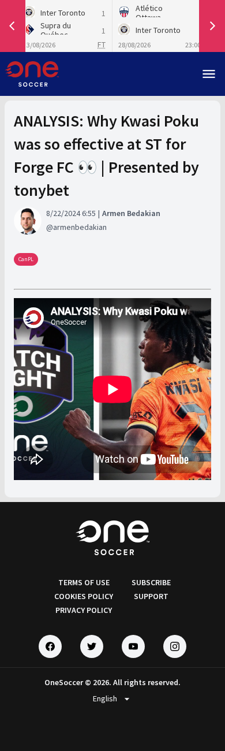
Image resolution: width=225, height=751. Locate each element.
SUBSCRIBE (151, 582)
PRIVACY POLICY (83, 610)
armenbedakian (80, 227)
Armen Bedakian (131, 213)
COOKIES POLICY (83, 596)
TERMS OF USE (84, 582)
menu (209, 74)
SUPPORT (151, 596)
